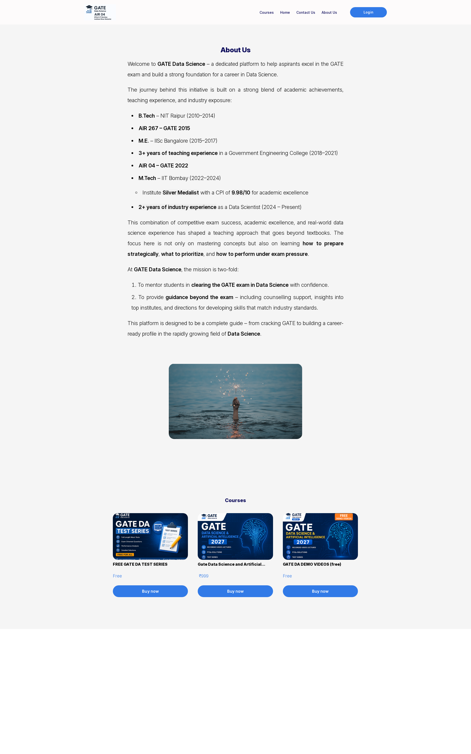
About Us (329, 12)
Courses (267, 12)
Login (368, 12)
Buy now (150, 591)
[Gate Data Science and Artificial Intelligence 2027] (235, 558)
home (285, 12)
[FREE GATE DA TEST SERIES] (150, 558)
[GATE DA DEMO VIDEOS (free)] (320, 558)
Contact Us (305, 12)
